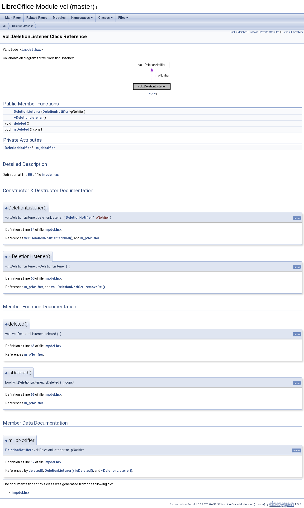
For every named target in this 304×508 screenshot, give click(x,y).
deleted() (35, 470)
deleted (20, 123)
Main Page (13, 17)
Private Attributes (269, 32)
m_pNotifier (45, 148)
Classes (104, 17)
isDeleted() (84, 470)
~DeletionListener (28, 117)
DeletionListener (22, 25)
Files (121, 17)
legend (152, 93)
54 (32, 229)
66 (32, 394)
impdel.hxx (31, 49)
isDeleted (21, 129)
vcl (4, 25)
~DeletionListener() (116, 470)
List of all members (292, 32)
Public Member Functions (244, 32)
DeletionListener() (59, 470)
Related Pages (36, 17)
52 (32, 462)
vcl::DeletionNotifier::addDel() (48, 238)
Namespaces (80, 17)
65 (32, 346)
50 (30, 175)
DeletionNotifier (56, 111)
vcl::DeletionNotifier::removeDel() (78, 287)
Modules (59, 17)
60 (32, 278)
